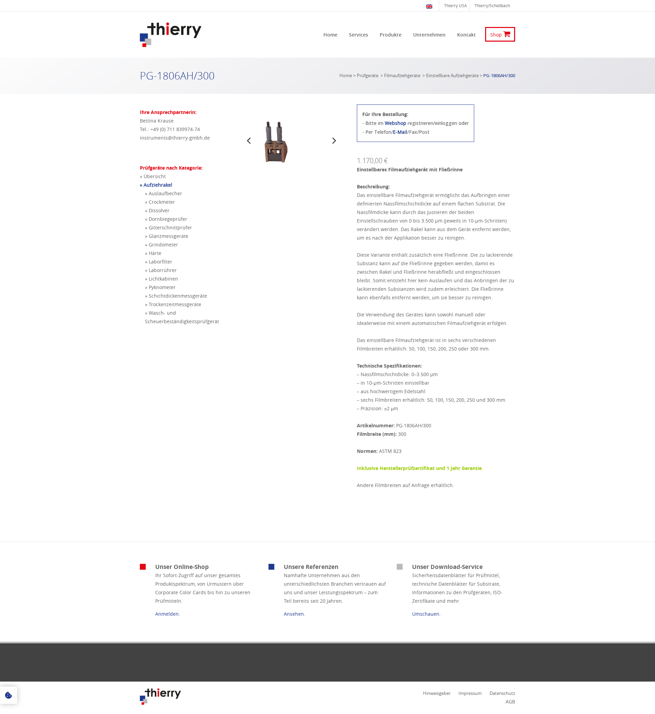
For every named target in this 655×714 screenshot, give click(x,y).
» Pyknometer (160, 287)
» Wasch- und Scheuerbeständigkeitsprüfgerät (182, 317)
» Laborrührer (161, 270)
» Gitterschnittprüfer (168, 227)
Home (345, 75)
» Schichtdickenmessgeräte (176, 295)
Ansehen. (294, 614)
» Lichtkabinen (161, 278)
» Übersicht (153, 176)
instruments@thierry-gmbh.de (175, 137)
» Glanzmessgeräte (166, 236)
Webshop (395, 123)
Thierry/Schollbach (492, 5)
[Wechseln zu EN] (430, 5)
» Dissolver (157, 210)
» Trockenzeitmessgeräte (173, 304)
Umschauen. (426, 614)
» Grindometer (161, 244)
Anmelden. (167, 614)
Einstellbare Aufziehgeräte (452, 75)
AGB (510, 701)
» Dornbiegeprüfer (166, 219)
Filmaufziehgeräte (402, 75)
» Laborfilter (158, 261)
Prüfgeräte (367, 75)
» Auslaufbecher (163, 193)
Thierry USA (455, 5)
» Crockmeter (160, 202)
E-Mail (400, 132)
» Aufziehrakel (156, 185)
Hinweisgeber (437, 693)
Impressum (470, 693)
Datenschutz (502, 693)
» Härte (153, 253)
